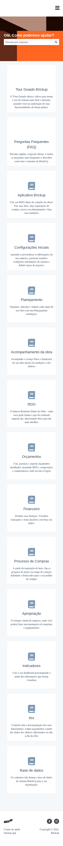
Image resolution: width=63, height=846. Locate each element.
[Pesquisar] (56, 42)
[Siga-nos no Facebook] (49, 821)
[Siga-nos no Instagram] (56, 821)
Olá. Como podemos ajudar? (29, 35)
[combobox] (28, 42)
